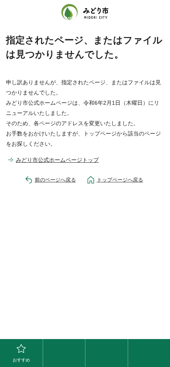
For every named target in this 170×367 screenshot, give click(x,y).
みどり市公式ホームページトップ (57, 160)
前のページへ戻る (55, 180)
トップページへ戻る (120, 180)
